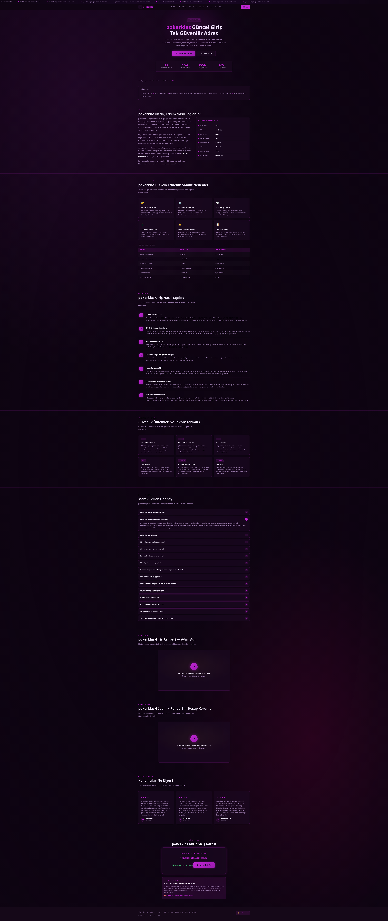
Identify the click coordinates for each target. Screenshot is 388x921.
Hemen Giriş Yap (205, 865)
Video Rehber (213, 93)
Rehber (152, 912)
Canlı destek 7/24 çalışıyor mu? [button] (193, 577)
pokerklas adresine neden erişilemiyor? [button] (193, 519)
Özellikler (174, 7)
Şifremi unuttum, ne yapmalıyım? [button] (193, 549)
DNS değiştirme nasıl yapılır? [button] (193, 563)
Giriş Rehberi (183, 7)
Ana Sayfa (141, 81)
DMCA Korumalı (244, 913)
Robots (194, 912)
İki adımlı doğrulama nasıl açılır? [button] (193, 556)
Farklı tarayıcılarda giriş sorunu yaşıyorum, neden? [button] (193, 583)
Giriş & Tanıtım (147, 93)
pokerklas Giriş (150, 81)
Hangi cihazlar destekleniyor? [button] (193, 597)
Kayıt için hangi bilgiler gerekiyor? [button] (193, 590)
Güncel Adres (219, 7)
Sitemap (187, 912)
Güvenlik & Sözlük (186, 93)
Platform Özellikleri (160, 93)
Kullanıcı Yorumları (239, 93)
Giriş (139, 912)
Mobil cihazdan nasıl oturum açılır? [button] (193, 542)
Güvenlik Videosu (225, 93)
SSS (190, 7)
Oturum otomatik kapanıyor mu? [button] (193, 604)
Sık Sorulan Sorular (200, 93)
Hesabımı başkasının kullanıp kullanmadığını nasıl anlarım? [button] (193, 570)
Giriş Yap (245, 7)
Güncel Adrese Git (185, 53)
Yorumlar (209, 7)
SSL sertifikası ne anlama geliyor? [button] (193, 611)
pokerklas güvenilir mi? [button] (193, 535)
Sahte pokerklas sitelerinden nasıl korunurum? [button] (193, 618)
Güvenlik (201, 7)
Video (195, 7)
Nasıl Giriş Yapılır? (206, 53)
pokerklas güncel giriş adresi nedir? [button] (193, 512)
